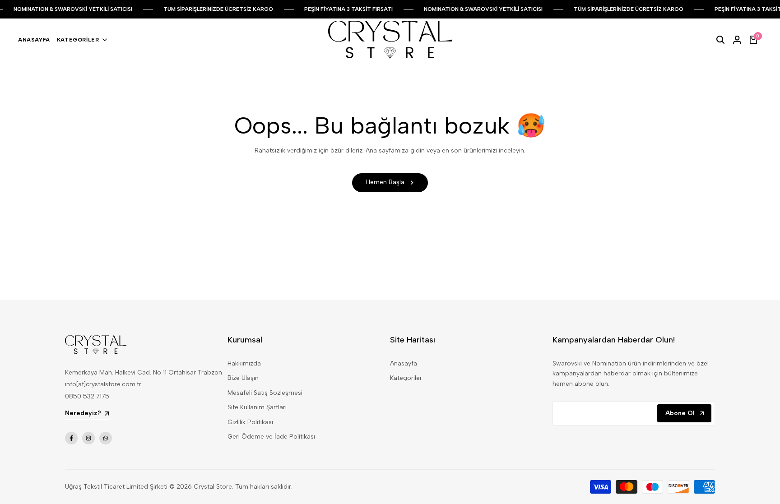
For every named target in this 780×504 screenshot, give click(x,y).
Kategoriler (406, 378)
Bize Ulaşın (243, 378)
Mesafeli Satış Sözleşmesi (265, 393)
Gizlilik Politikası (250, 422)
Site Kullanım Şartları (257, 407)
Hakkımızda (244, 363)
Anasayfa (403, 363)
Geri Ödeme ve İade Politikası (271, 436)
